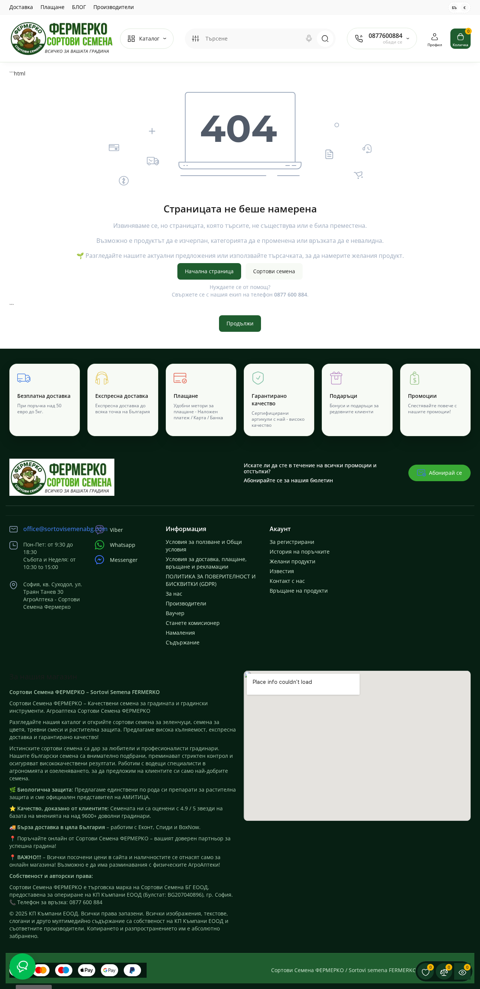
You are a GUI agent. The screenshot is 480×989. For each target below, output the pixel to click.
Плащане (52, 7)
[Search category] (195, 38)
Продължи (240, 323)
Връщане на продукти (299, 590)
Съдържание (183, 642)
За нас (174, 593)
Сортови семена (274, 271)
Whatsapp (122, 544)
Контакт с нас (287, 580)
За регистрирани (292, 541)
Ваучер (175, 613)
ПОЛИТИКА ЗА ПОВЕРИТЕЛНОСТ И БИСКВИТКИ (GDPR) (211, 580)
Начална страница (209, 271)
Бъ (454, 7)
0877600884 (385, 35)
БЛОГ (79, 7)
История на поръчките (300, 551)
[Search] (309, 38)
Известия (282, 571)
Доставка (21, 7)
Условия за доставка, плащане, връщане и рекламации (206, 562)
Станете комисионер (193, 622)
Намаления (180, 632)
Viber (116, 529)
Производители (113, 7)
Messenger (124, 559)
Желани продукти (292, 561)
